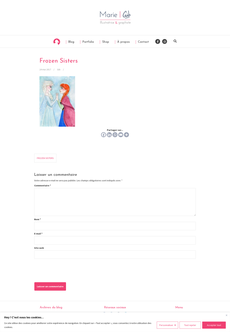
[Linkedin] (109, 134)
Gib (58, 69)
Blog (70, 42)
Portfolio (87, 42)
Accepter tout (214, 325)
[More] (126, 134)
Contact (143, 42)
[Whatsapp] (115, 134)
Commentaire (42, 185)
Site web (39, 247)
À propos (123, 42)
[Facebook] (103, 134)
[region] (115, 322)
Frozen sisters (45, 158)
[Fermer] (226, 315)
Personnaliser (166, 325)
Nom (37, 219)
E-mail (38, 233)
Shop (105, 42)
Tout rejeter (190, 325)
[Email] (120, 134)
